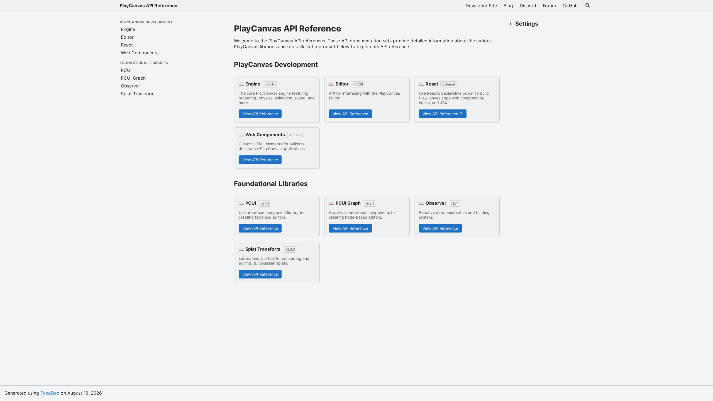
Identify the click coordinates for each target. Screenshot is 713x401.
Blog (508, 5)
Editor (127, 37)
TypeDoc (49, 393)
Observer (130, 86)
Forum (549, 5)
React (127, 45)
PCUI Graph (133, 78)
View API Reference (260, 113)
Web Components (139, 52)
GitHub (570, 5)
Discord (528, 5)
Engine (128, 29)
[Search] (587, 5)
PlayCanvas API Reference (148, 5)
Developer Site (481, 5)
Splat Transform (138, 93)
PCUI (126, 70)
